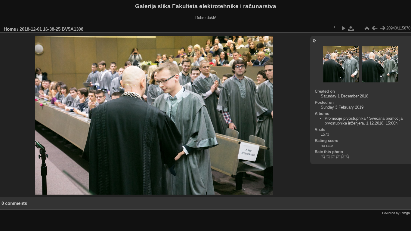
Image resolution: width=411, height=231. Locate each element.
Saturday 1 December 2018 (344, 96)
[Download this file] (351, 28)
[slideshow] (343, 28)
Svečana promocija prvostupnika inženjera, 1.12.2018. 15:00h (364, 120)
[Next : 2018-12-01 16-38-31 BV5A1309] (382, 28)
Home (10, 29)
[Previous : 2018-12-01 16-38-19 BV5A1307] (375, 28)
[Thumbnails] (367, 28)
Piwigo (405, 213)
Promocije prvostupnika (345, 118)
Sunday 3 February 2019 (342, 107)
